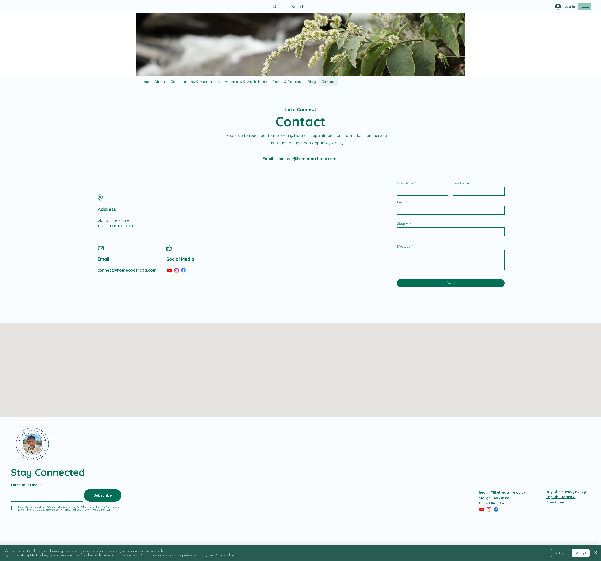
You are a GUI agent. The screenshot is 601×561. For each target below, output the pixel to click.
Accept (581, 553)
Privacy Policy (224, 555)
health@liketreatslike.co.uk (502, 492)
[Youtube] (169, 270)
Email (401, 202)
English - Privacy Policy (566, 491)
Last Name (461, 183)
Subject (402, 223)
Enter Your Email (25, 485)
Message (403, 246)
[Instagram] (176, 270)
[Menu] (584, 6)
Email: (268, 158)
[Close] (595, 553)
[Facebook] (183, 270)
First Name (405, 183)
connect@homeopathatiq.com (306, 158)
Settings (560, 553)
